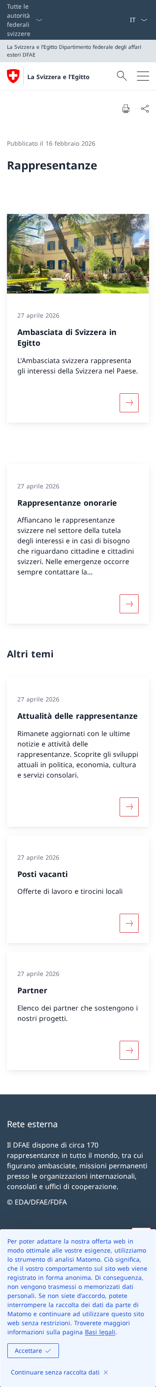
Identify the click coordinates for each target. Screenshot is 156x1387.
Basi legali (100, 1332)
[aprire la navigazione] (143, 76)
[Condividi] (144, 108)
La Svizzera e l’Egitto (58, 77)
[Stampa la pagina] (125, 108)
